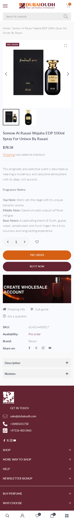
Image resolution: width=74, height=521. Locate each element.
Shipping (8, 154)
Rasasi (32, 341)
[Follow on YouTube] (49, 348)
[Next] (65, 74)
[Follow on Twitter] (36, 348)
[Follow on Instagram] (43, 348)
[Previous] (9, 74)
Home (6, 28)
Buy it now (37, 266)
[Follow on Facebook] (29, 348)
